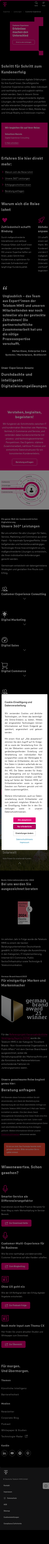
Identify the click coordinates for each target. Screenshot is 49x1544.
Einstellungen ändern (24, 833)
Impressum (24, 842)
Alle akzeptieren (24, 820)
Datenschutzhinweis (24, 839)
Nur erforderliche (24, 826)
